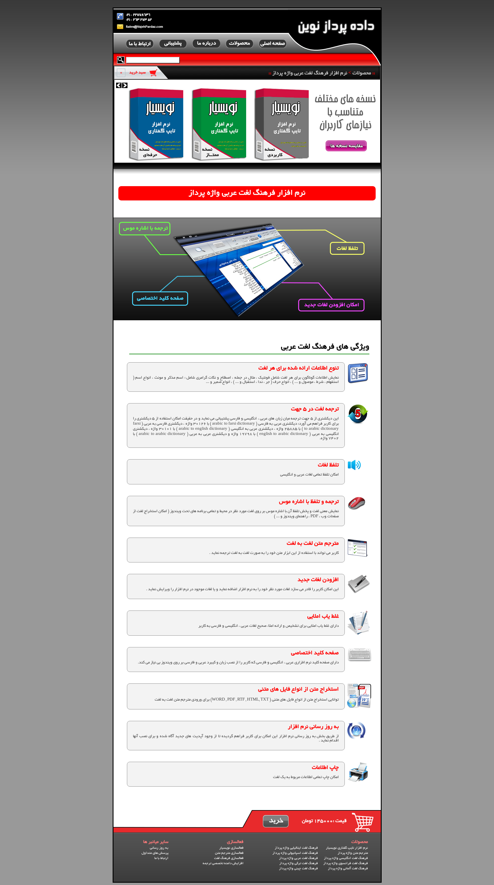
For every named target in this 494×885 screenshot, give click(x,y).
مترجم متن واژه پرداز (353, 853)
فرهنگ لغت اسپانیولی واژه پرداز (295, 853)
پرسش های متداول (155, 853)
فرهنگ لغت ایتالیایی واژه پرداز (296, 848)
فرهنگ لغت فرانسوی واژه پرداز (345, 863)
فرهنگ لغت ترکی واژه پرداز (298, 863)
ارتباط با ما (161, 858)
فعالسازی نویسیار (231, 848)
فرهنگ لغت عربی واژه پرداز (298, 858)
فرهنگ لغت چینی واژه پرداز (298, 868)
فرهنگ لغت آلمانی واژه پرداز (348, 868)
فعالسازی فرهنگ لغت (229, 858)
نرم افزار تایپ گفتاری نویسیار (347, 848)
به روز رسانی (159, 848)
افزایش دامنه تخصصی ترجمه (223, 863)
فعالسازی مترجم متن (229, 853)
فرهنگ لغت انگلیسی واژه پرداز (346, 858)
